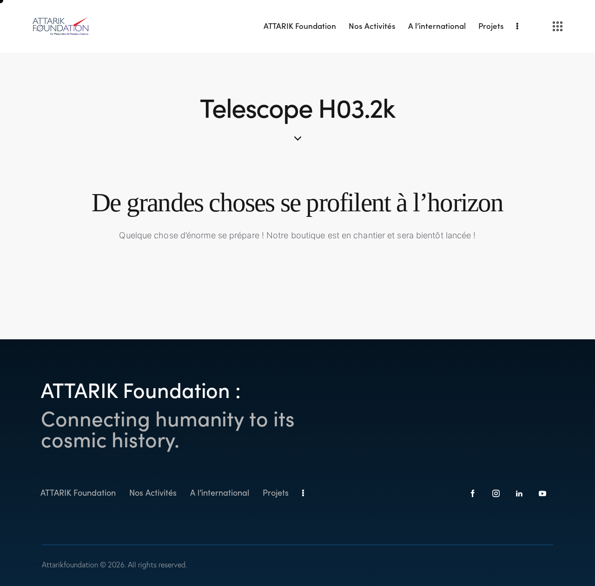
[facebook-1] (473, 493)
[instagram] (496, 493)
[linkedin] (519, 493)
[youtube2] (542, 493)
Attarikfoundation (70, 564)
